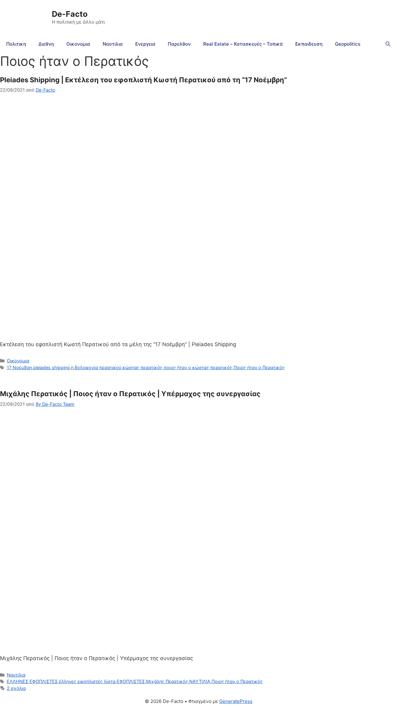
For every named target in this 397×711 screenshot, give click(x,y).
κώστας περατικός (143, 367)
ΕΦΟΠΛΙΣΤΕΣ (131, 681)
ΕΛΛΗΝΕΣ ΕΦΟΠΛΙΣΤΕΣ (32, 681)
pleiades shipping (51, 367)
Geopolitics (347, 44)
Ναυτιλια (113, 44)
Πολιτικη (16, 44)
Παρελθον (179, 44)
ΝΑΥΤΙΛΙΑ (199, 681)
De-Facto (69, 14)
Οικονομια (78, 44)
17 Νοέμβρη (19, 367)
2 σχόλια (16, 688)
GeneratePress (235, 701)
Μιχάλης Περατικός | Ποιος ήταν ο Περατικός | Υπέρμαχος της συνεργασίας (130, 394)
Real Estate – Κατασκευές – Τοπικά (243, 44)
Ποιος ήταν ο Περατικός (259, 367)
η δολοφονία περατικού (96, 367)
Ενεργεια (145, 44)
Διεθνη (46, 44)
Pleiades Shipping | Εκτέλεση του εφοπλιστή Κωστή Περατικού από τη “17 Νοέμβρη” (143, 80)
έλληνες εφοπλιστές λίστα (87, 681)
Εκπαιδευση (309, 44)
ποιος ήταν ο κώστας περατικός (198, 367)
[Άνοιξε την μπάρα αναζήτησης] (388, 44)
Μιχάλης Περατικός (167, 681)
